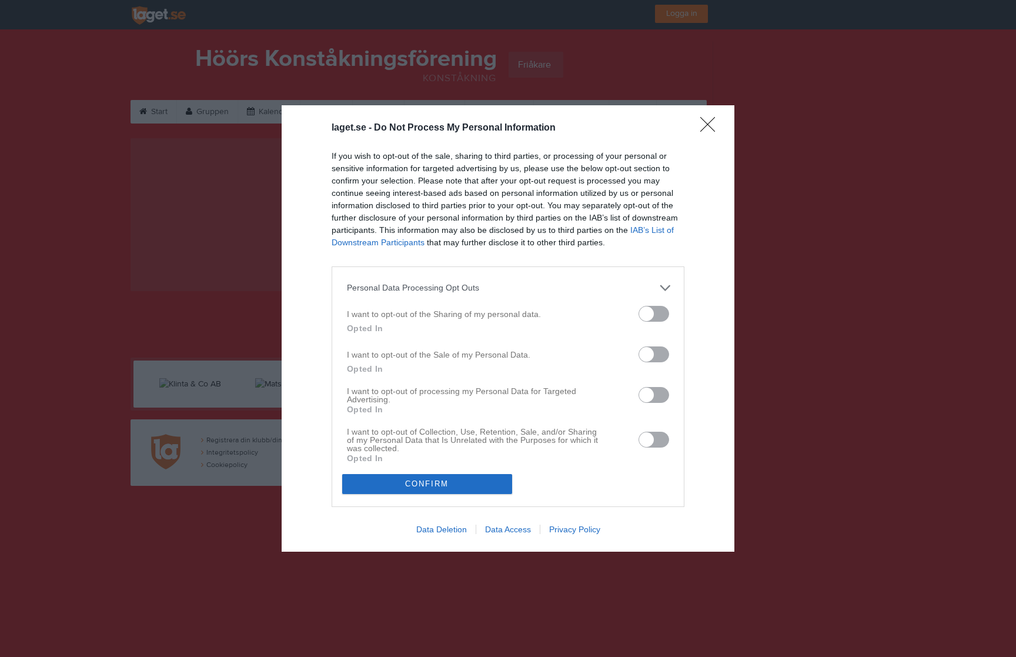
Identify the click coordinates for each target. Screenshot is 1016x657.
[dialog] (508, 328)
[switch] (654, 314)
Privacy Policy (574, 529)
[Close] (711, 128)
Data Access (508, 529)
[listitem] (508, 288)
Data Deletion (441, 529)
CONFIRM (427, 483)
